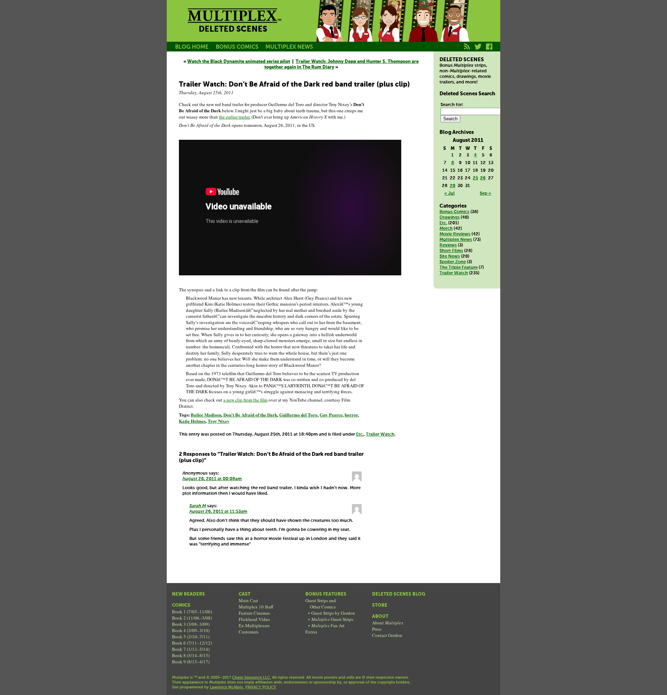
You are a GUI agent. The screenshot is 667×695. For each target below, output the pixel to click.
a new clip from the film (245, 400)
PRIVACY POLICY (260, 687)
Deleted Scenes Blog (398, 594)
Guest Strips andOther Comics (320, 603)
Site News (449, 256)
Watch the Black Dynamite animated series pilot (238, 61)
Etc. (360, 434)
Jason (329, 29)
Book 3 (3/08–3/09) (190, 624)
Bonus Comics (454, 212)
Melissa (391, 29)
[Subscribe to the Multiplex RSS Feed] (467, 50)
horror (351, 414)
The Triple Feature (458, 267)
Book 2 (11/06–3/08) (192, 618)
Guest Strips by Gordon (333, 613)
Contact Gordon (387, 635)
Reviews (448, 245)
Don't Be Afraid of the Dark (250, 414)
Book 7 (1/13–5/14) (190, 649)
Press (376, 629)
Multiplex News (455, 239)
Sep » (485, 193)
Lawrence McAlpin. (227, 687)
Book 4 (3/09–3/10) (190, 630)
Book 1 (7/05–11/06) (192, 611)
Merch (446, 228)
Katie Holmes (192, 421)
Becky (360, 29)
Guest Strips (332, 619)
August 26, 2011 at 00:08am (212, 479)
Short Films (451, 251)
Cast (244, 594)
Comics (181, 605)
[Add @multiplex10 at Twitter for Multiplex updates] (478, 50)
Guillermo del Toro (298, 414)
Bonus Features (325, 594)
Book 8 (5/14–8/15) (190, 655)
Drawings (449, 217)
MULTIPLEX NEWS (289, 47)
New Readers (188, 594)
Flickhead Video (254, 619)
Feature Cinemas (254, 613)
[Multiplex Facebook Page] (489, 50)
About (380, 616)
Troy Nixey (219, 421)
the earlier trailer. (234, 117)
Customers (248, 632)
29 (452, 186)
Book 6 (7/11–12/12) (192, 643)
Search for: (451, 105)
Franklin (454, 29)
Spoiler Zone (452, 262)
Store (379, 605)
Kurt (423, 29)
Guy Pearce (331, 414)
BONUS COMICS (237, 47)
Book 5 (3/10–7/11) (190, 636)
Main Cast (248, 600)
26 (483, 178)
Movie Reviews (454, 234)
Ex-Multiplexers (254, 625)
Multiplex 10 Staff (256, 607)
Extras (311, 632)
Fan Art (328, 625)
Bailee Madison (206, 414)
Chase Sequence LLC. (251, 678)
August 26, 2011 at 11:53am (218, 511)
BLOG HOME (191, 47)
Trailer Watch (380, 434)
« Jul (449, 193)
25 (475, 178)
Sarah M (197, 506)
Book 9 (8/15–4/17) (190, 661)
